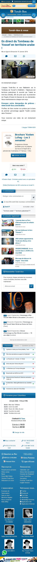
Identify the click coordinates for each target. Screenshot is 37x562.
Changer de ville (19, 432)
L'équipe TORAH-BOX (29, 127)
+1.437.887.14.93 (28, 446)
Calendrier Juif (24, 470)
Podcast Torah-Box (26, 480)
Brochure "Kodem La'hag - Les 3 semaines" (24, 137)
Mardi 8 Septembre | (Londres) (18, 333)
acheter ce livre (19, 155)
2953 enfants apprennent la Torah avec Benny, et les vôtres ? (24, 241)
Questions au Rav (27, 345)
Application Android (27, 504)
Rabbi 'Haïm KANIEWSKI (28, 521)
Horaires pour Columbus (15, 395)
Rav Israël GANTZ (9, 551)
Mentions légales (6, 497)
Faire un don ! (5, 495)
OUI (14, 169)
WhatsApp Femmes (27, 500)
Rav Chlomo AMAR (28, 536)
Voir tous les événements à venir (18, 340)
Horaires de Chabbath (27, 474)
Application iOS (26, 502)
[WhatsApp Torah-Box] (34, 1)
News (10, 35)
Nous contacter (10, 441)
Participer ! (32, 6)
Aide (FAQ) (4, 502)
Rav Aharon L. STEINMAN (9, 521)
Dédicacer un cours (7, 480)
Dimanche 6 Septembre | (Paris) (18, 324)
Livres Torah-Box (25, 476)
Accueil (4, 35)
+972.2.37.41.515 (10, 446)
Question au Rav (26, 14)
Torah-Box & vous (18, 35)
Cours (17, 345)
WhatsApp (24, 497)
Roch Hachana (12, 14)
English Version (25, 483)
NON (23, 169)
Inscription (23, 478)
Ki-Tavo (22, 419)
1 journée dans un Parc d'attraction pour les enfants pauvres (24, 222)
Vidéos (19, 14)
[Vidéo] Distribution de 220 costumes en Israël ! (18, 185)
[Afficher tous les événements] (12, 1)
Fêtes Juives (5, 472)
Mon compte (6, 1)
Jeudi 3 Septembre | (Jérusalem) (18, 316)
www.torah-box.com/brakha (12, 105)
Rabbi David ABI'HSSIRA (9, 536)
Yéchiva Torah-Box (7, 478)
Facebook (24, 493)
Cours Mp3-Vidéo (7, 476)
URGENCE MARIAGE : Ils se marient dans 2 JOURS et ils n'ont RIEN (24, 251)
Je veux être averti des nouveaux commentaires (19, 202)
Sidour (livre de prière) (27, 472)
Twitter (23, 491)
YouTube (25, 495)
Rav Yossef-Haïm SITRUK (27, 552)
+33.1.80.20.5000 (28, 441)
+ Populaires (8, 345)
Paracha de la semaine (8, 470)
